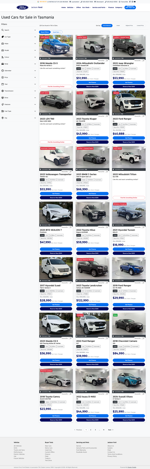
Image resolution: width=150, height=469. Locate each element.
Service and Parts (98, 7)
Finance (111, 7)
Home (63, 7)
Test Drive (48, 460)
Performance (18, 452)
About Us (111, 446)
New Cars (48, 446)
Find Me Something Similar (56, 86)
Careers (110, 448)
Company (118, 7)
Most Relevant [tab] (107, 25)
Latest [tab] (118, 25)
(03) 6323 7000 (88, 2)
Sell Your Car (130, 7)
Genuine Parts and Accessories (86, 448)
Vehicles (70, 7)
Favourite (101, 60)
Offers (78, 7)
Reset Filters (45, 32)
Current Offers (50, 452)
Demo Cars (48, 448)
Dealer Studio (132, 467)
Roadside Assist (81, 452)
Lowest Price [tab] (140, 25)
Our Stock (85, 7)
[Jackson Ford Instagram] (133, 2)
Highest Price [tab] (129, 25)
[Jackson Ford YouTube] (135, 2)
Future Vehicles (19, 458)
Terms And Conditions (115, 454)
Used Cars (48, 450)
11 (103, 430)
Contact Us (111, 452)
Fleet (46, 456)
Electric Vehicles (19, 454)
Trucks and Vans (19, 450)
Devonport (100, 2)
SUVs (15, 448)
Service (78, 446)
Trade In (47, 458)
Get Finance (92, 82)
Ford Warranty (81, 450)
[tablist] (123, 25)
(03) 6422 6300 (112, 2)
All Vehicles (18, 446)
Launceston (75, 2)
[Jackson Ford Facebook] (130, 2)
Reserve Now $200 (92, 86)
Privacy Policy (112, 456)
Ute (15, 456)
